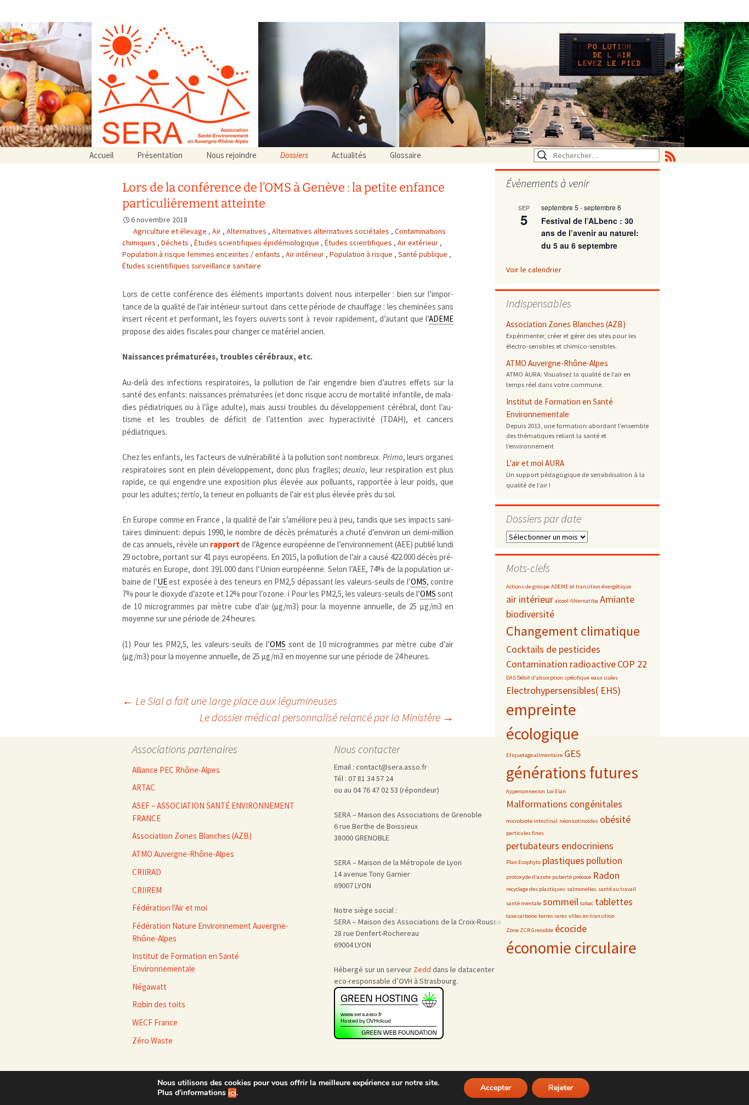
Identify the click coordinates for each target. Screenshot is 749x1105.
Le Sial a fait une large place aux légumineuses (229, 701)
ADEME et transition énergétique (591, 586)
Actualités (349, 155)
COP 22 (632, 664)
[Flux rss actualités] (670, 155)
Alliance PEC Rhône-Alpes (176, 770)
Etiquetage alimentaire (534, 755)
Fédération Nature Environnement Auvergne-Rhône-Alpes (210, 932)
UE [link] (162, 581)
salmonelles (582, 889)
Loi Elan (556, 791)
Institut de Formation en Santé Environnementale (559, 407)
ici (232, 1093)
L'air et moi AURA (535, 463)
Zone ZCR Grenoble (529, 930)
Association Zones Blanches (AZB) (566, 324)
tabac (586, 903)
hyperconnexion (525, 791)
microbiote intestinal (532, 820)
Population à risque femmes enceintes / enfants (202, 254)
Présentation (160, 155)
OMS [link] (419, 581)
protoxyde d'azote (528, 876)
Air (217, 231)
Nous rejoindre (231, 155)
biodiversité (530, 614)
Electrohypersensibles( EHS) (563, 690)
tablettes (614, 901)
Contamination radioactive (561, 664)
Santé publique (423, 254)
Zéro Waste (152, 1040)
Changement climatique (573, 631)
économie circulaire (571, 948)
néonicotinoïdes (578, 820)
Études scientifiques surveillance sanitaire (191, 266)
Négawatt (149, 986)
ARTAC (143, 787)
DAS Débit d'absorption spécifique (547, 677)
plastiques (563, 860)
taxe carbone (521, 915)
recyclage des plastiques (535, 889)
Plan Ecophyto (523, 862)
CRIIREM (147, 890)
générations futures (572, 772)
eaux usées (604, 677)
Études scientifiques (359, 243)
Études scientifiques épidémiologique (257, 243)
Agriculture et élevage (170, 231)
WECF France (155, 1022)
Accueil (101, 155)
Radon (606, 875)
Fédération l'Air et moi (169, 907)
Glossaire (405, 155)
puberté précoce (571, 876)
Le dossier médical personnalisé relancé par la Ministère (326, 717)
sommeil (560, 901)
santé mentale (523, 903)
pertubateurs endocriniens (560, 845)
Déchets (175, 243)
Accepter (495, 1087)
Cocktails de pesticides (553, 649)
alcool (562, 600)
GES (572, 753)
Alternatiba (584, 600)
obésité (615, 819)
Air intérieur (306, 254)
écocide (571, 928)
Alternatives (247, 231)
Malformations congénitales (564, 804)
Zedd (422, 969)
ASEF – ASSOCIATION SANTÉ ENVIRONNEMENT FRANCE (213, 811)
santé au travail (617, 889)
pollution (604, 860)
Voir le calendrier (533, 269)
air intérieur (529, 599)
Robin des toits (158, 1004)
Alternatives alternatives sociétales (331, 231)
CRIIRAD (146, 872)
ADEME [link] (441, 318)
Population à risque (362, 254)
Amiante (617, 599)
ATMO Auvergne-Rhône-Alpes (557, 363)
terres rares (552, 915)
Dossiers (294, 155)
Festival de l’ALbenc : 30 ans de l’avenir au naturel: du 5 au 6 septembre (590, 233)
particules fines (525, 833)
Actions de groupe (527, 586)
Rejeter (560, 1087)
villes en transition (592, 915)
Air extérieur (419, 243)
